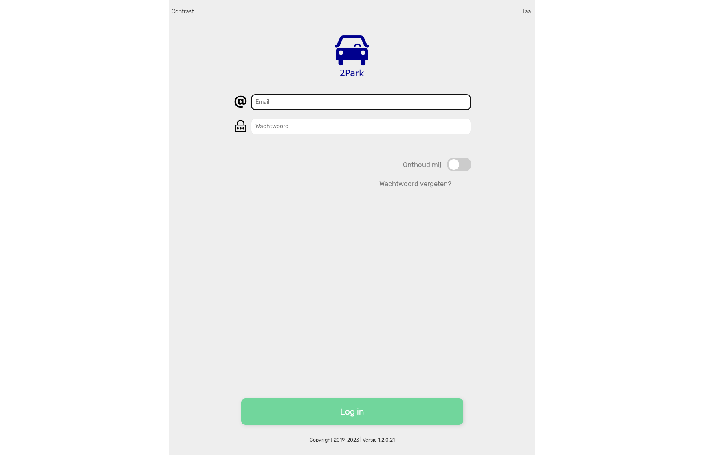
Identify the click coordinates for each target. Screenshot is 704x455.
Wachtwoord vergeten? (415, 184)
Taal (527, 11)
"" (459, 161)
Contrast (183, 11)
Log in (352, 412)
